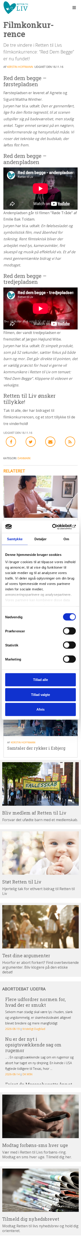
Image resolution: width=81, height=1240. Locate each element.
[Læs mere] (70, 442)
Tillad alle (40, 680)
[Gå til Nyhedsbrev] (40, 1190)
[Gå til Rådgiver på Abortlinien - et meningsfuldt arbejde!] (40, 497)
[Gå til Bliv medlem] (40, 783)
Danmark (24, 458)
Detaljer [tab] (40, 539)
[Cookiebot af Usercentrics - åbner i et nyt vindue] (57, 527)
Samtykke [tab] (14, 539)
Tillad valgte (40, 694)
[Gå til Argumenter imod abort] (40, 926)
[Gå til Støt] (40, 853)
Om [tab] (66, 539)
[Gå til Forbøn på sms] (40, 1116)
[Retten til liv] (15, 7)
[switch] (69, 631)
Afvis (40, 709)
